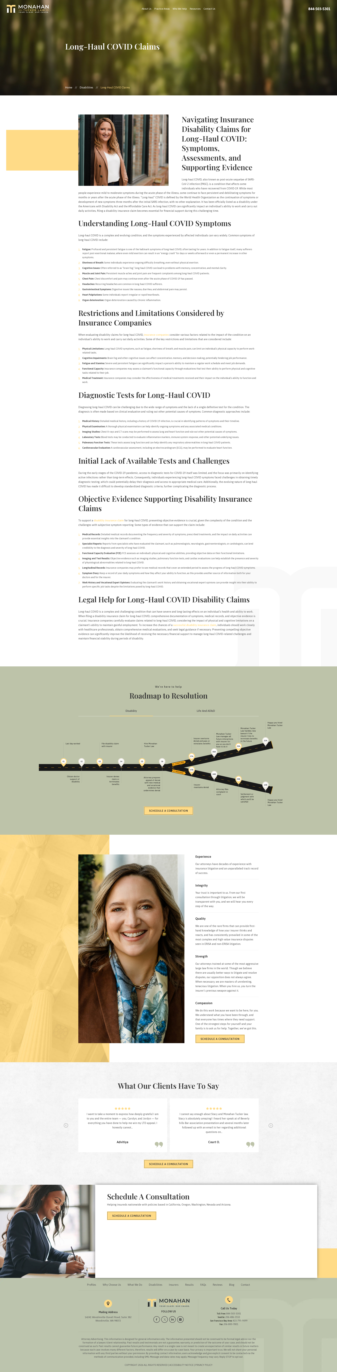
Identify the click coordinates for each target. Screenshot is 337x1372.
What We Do (135, 1284)
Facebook (156, 1319)
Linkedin (172, 1319)
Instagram (180, 1319)
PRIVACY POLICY (203, 1365)
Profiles (91, 1284)
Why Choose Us (112, 1284)
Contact (245, 1284)
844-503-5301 (319, 9)
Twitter (164, 1319)
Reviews (217, 1284)
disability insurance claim (109, 520)
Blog (231, 1284)
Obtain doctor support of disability (73, 779)
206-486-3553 (232, 1317)
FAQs (203, 1284)
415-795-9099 (240, 1320)
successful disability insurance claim (194, 625)
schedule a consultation (168, 1164)
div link (63, 762)
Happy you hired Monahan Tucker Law (275, 725)
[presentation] (66, 1125)
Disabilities (155, 1284)
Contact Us (209, 8)
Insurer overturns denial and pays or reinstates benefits (202, 741)
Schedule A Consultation (168, 810)
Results (189, 1284)
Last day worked (73, 743)
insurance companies (156, 334)
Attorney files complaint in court (222, 791)
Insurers (174, 1284)
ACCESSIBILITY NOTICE (181, 1365)
